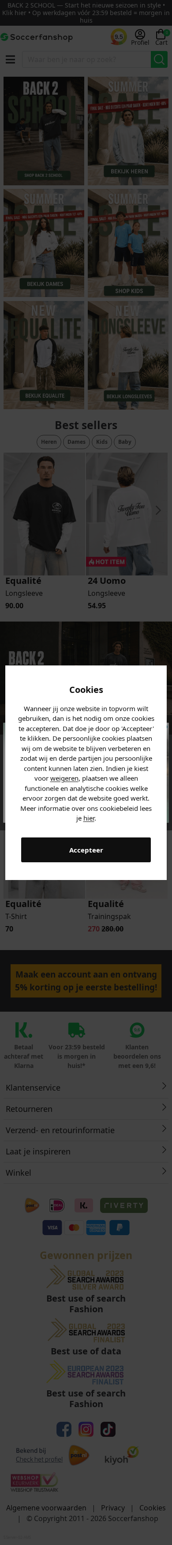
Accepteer (86, 849)
